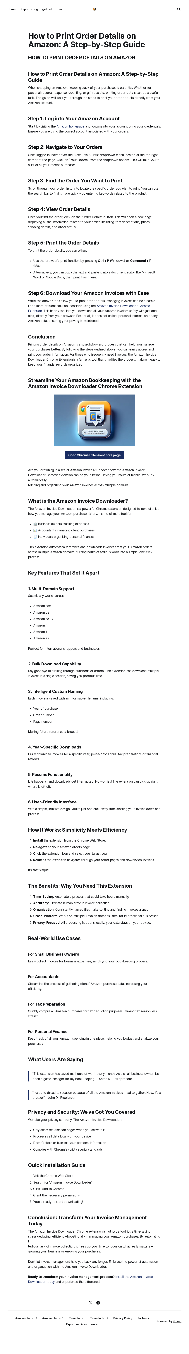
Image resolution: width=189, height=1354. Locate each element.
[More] (60, 9)
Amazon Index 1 (53, 1318)
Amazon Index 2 (26, 1318)
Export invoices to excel (82, 1324)
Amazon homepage (70, 126)
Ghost (177, 1321)
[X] (91, 1303)
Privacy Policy (122, 1318)
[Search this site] (179, 9)
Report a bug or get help (37, 9)
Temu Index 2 (99, 1318)
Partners (143, 1318)
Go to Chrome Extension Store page (94, 455)
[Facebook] (98, 1303)
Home (12, 9)
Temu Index (77, 1318)
